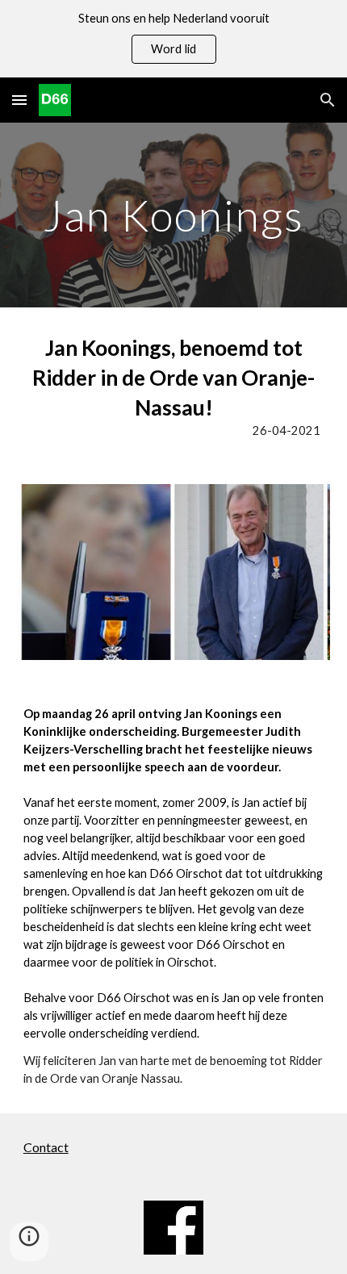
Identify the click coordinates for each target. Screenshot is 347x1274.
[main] (174, 215)
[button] (19, 99)
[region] (173, 38)
